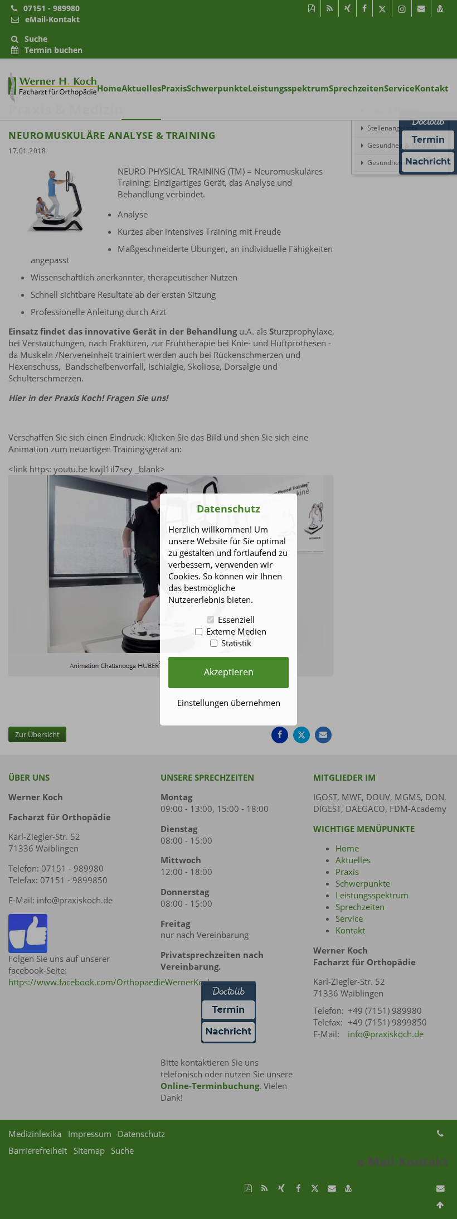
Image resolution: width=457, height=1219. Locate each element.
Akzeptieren (229, 672)
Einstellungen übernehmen (228, 702)
